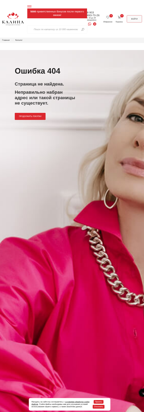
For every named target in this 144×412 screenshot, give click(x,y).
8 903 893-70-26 (93, 14)
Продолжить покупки (30, 116)
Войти (134, 19)
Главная (6, 40)
